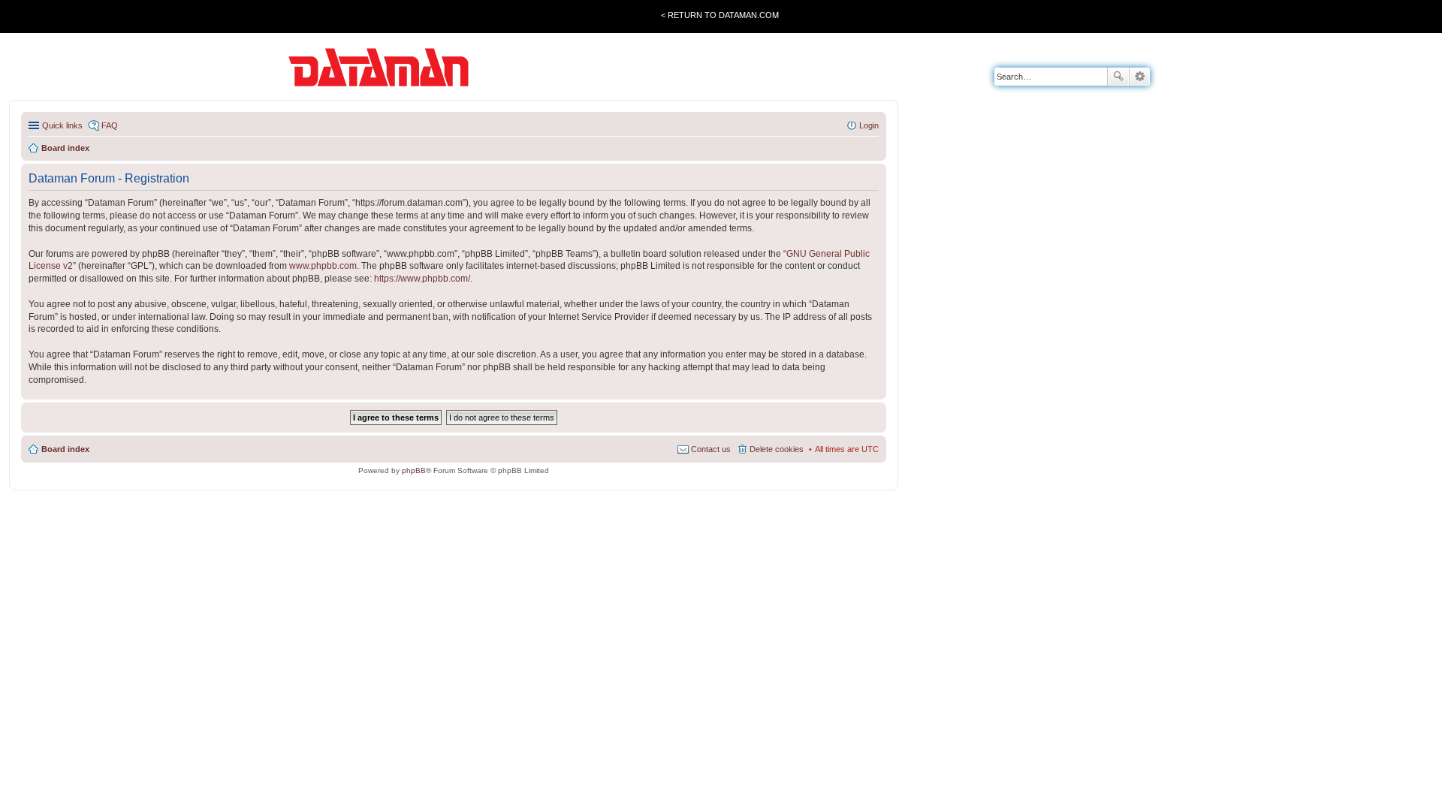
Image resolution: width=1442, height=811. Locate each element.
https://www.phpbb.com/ (422, 278)
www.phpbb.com (323, 266)
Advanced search (1140, 77)
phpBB (414, 470)
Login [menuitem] (869, 125)
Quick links (62, 125)
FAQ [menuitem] (109, 125)
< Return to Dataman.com (720, 15)
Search (1118, 77)
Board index (65, 449)
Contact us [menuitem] (711, 449)
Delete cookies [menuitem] (777, 449)
